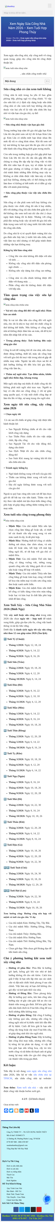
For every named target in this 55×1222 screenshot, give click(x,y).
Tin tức (16, 38)
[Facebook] (16, 1209)
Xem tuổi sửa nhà (26, 1087)
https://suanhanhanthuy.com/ (18, 1082)
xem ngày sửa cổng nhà (39, 1071)
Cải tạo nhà (14, 73)
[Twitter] (21, 1209)
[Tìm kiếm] (50, 12)
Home (8, 38)
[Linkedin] (27, 1209)
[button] (49, 6)
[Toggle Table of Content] (46, 81)
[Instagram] (33, 1209)
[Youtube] (39, 1209)
